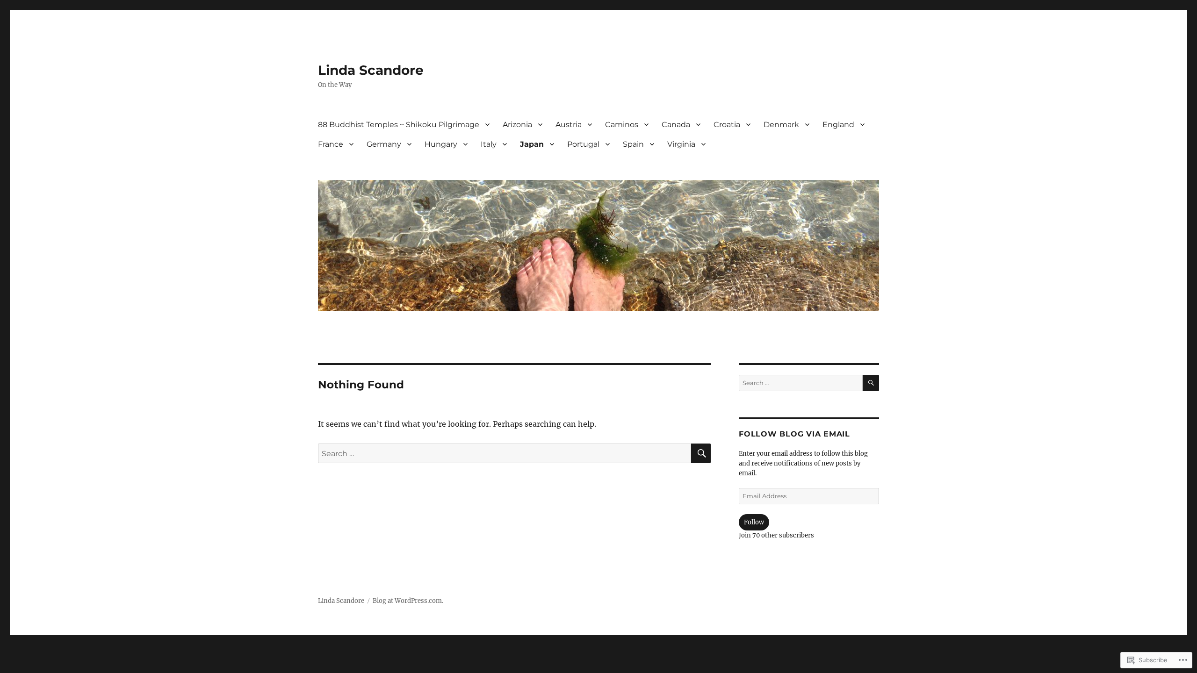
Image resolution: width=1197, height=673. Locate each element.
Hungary (441, 144)
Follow (754, 522)
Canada (676, 124)
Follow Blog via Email (794, 434)
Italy (489, 144)
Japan (532, 144)
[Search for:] (504, 453)
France (330, 144)
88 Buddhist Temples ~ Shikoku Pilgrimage (398, 124)
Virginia (681, 144)
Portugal (583, 144)
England (838, 124)
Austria (568, 124)
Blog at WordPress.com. (408, 601)
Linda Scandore (371, 70)
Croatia (727, 124)
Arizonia (517, 124)
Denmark (781, 124)
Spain (633, 144)
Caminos (621, 124)
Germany (384, 144)
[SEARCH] (701, 453)
